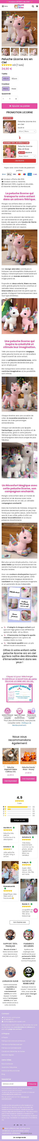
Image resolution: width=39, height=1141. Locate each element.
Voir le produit (10, 781)
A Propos (5, 1037)
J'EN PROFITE (19, 161)
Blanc (5, 88)
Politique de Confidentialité (11, 1048)
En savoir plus (26, 1133)
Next (34, 28)
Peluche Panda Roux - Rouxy (28, 768)
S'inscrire (32, 1084)
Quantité (6, 93)
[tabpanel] (5, 51)
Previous (4, 28)
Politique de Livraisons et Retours (13, 1041)
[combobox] (27, 131)
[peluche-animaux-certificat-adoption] (19, 693)
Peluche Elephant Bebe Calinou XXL (10, 769)
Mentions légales (8, 1055)
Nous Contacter (7, 1064)
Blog (3, 1074)
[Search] (33, 6)
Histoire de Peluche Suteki (11, 1071)
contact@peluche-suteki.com (14, 1021)
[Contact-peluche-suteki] (19, 713)
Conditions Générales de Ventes (13, 1051)
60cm (14, 78)
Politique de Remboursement (21, 724)
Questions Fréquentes (9, 1067)
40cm (6, 78)
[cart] (37, 6)
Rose (14, 88)
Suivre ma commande (12, 1017)
